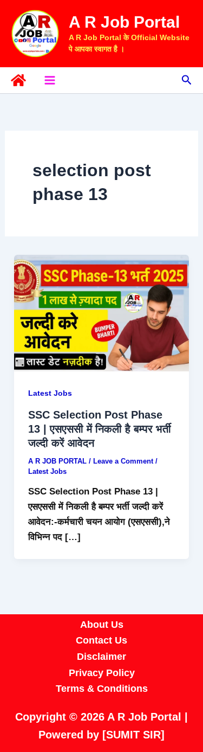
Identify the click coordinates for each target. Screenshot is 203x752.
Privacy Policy (102, 672)
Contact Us (101, 640)
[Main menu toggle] (50, 80)
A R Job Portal (124, 22)
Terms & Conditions (102, 688)
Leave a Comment (123, 461)
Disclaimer (101, 656)
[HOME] (18, 80)
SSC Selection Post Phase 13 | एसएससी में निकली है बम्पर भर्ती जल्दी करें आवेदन (99, 429)
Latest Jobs (50, 393)
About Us (101, 624)
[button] (186, 80)
